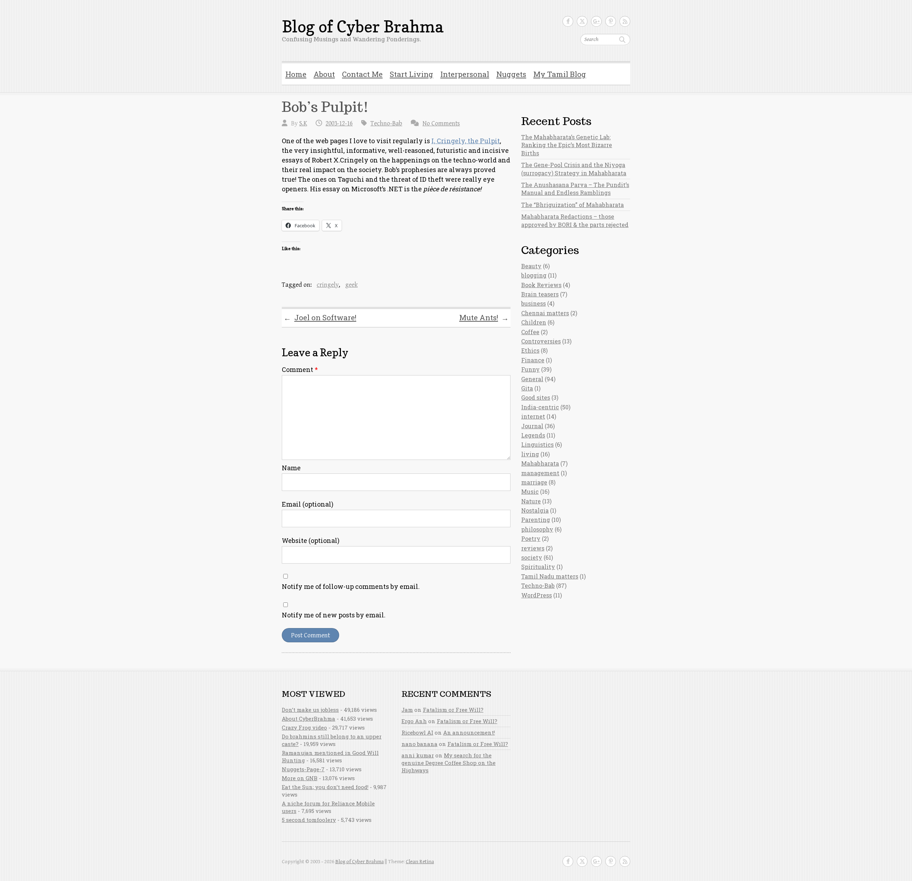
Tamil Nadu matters (549, 576)
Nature (531, 501)
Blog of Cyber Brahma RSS (625, 21)
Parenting (535, 519)
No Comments (441, 123)
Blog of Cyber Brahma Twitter (582, 21)
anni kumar (417, 755)
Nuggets (511, 74)
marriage (534, 482)
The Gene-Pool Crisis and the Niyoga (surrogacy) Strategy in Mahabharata (573, 168)
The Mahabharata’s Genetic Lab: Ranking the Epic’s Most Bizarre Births (566, 145)
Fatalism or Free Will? (453, 709)
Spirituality (538, 566)
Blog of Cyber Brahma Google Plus (596, 21)
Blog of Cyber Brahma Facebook (568, 21)
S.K (303, 123)
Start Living (411, 74)
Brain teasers (540, 294)
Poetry (530, 538)
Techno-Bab (386, 123)
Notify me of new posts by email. (333, 615)
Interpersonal (464, 74)
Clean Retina (420, 862)
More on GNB (299, 778)
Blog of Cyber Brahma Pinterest (610, 21)
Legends (533, 435)
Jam (407, 709)
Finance (532, 360)
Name (291, 467)
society (531, 557)
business (533, 303)
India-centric (540, 407)
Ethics (530, 350)
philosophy (537, 529)
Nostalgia (535, 510)
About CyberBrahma (308, 718)
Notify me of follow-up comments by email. (351, 586)
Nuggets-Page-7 (303, 769)
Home (295, 74)
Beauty (531, 266)
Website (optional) (311, 540)
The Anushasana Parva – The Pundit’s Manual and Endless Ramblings (575, 188)
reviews (532, 548)
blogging (533, 275)
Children (533, 322)
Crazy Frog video (304, 727)
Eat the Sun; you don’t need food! (325, 787)
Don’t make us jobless (310, 709)
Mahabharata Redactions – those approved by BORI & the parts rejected (574, 220)
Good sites (535, 397)
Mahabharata (540, 463)
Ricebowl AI (417, 732)
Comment (300, 369)
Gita (527, 388)
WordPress (536, 595)
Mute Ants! (484, 317)
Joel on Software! (320, 317)
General (532, 379)
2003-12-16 (339, 123)
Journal (532, 426)
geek (351, 285)
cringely (328, 285)
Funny (530, 369)
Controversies (541, 341)
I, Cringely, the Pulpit (465, 140)
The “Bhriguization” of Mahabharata (572, 204)
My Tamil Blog (559, 74)
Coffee (530, 332)
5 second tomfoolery (309, 819)
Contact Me (362, 74)
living (530, 454)
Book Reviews (541, 285)
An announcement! (469, 732)
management (540, 473)
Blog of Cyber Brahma (363, 27)
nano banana (419, 743)
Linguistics (537, 444)
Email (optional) (307, 504)
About (324, 74)
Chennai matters (545, 313)
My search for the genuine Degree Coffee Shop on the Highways (448, 763)
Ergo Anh (414, 721)
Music (530, 491)
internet (533, 416)
